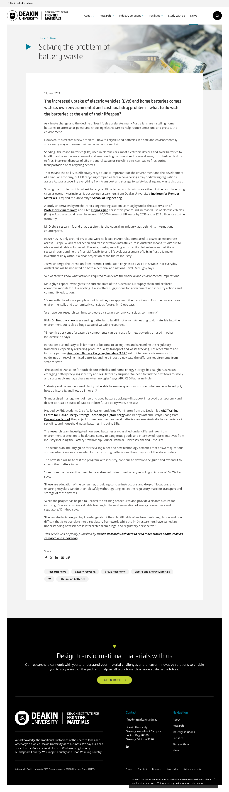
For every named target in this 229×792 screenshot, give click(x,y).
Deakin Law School (57, 419)
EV (49, 579)
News (193, 15)
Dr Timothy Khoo (63, 320)
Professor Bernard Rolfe (60, 210)
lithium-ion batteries (72, 579)
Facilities (154, 15)
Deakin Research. (108, 534)
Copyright (142, 769)
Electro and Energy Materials (152, 571)
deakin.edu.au (25, 3)
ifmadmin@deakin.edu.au (141, 719)
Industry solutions (130, 15)
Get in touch (112, 680)
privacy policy (174, 783)
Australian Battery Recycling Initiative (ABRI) (97, 353)
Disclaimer (157, 769)
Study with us (176, 15)
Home (42, 38)
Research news (57, 571)
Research (105, 15)
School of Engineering (107, 198)
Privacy (129, 769)
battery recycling (85, 571)
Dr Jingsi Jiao (99, 210)
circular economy (115, 571)
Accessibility (172, 769)
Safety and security (192, 769)
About (87, 15)
